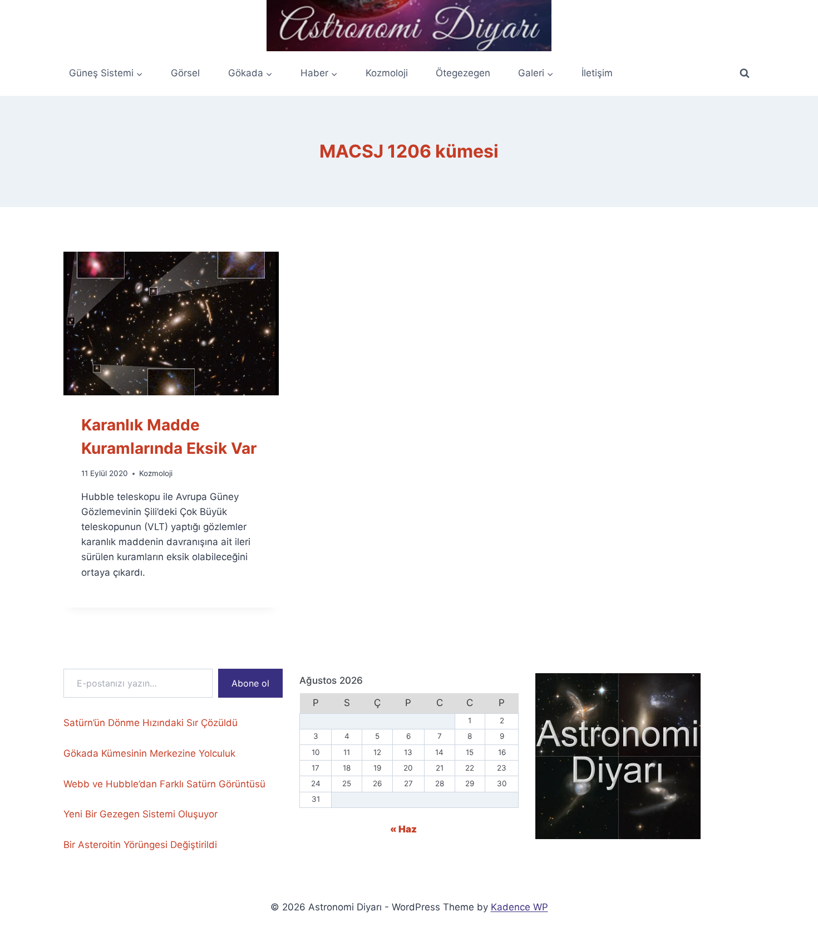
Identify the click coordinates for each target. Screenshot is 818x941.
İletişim (597, 73)
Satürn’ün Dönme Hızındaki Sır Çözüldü (150, 722)
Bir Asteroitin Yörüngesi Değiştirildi (140, 844)
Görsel (185, 73)
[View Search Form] (745, 73)
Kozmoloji (387, 73)
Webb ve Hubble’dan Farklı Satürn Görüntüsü (164, 784)
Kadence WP (519, 907)
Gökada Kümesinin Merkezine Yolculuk (149, 753)
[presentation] (171, 323)
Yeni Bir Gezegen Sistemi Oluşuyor (140, 814)
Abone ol (250, 683)
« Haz (403, 829)
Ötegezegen (463, 73)
